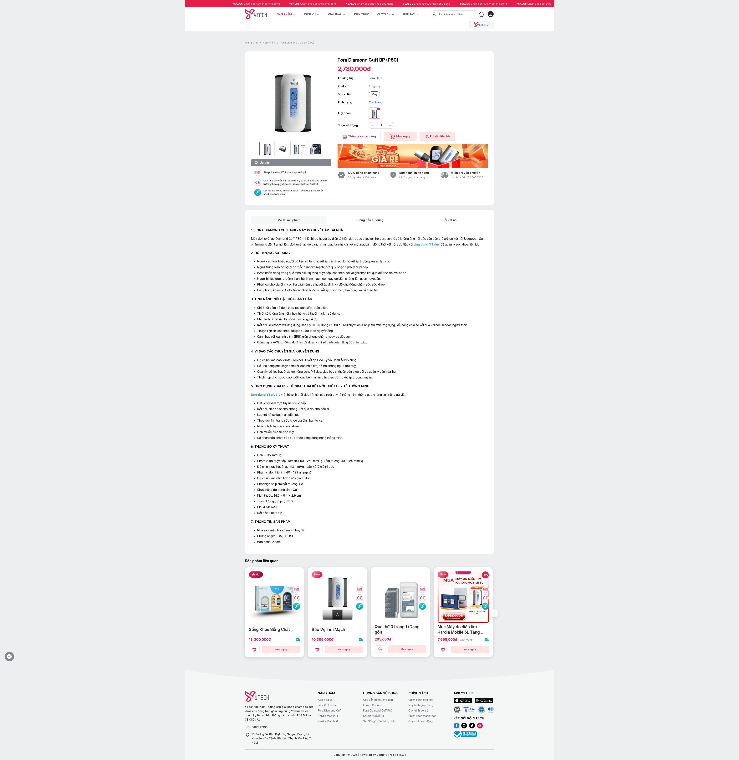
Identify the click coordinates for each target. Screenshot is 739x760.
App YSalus (325, 699)
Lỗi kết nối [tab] (450, 220)
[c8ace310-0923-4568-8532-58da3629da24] (443, 649)
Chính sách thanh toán (422, 715)
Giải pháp (335, 14)
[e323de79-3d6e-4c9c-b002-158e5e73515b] (380, 649)
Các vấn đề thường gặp (378, 699)
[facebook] (456, 725)
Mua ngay (281, 649)
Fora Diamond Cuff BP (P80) (297, 42)
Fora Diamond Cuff (329, 710)
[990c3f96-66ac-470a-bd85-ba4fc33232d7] (317, 649)
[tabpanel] (369, 386)
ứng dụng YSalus (427, 244)
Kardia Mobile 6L (328, 721)
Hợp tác (409, 14)
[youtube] (480, 725)
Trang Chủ (251, 42)
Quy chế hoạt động (420, 721)
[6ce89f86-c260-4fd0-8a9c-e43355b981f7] (254, 649)
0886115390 (260, 727)
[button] (9, 656)
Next (494, 613)
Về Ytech (383, 14)
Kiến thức (361, 14)
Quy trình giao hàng (420, 705)
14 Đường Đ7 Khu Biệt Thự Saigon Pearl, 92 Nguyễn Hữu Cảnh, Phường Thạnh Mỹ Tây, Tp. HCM (282, 738)
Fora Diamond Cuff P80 (378, 710)
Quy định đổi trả (418, 710)
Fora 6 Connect (328, 705)
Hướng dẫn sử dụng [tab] (369, 220)
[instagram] (464, 725)
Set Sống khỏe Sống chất (379, 721)
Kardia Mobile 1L (328, 715)
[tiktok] (472, 725)
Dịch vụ (310, 14)
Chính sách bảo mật (420, 699)
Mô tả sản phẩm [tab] (289, 220)
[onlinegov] (465, 734)
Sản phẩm (284, 14)
